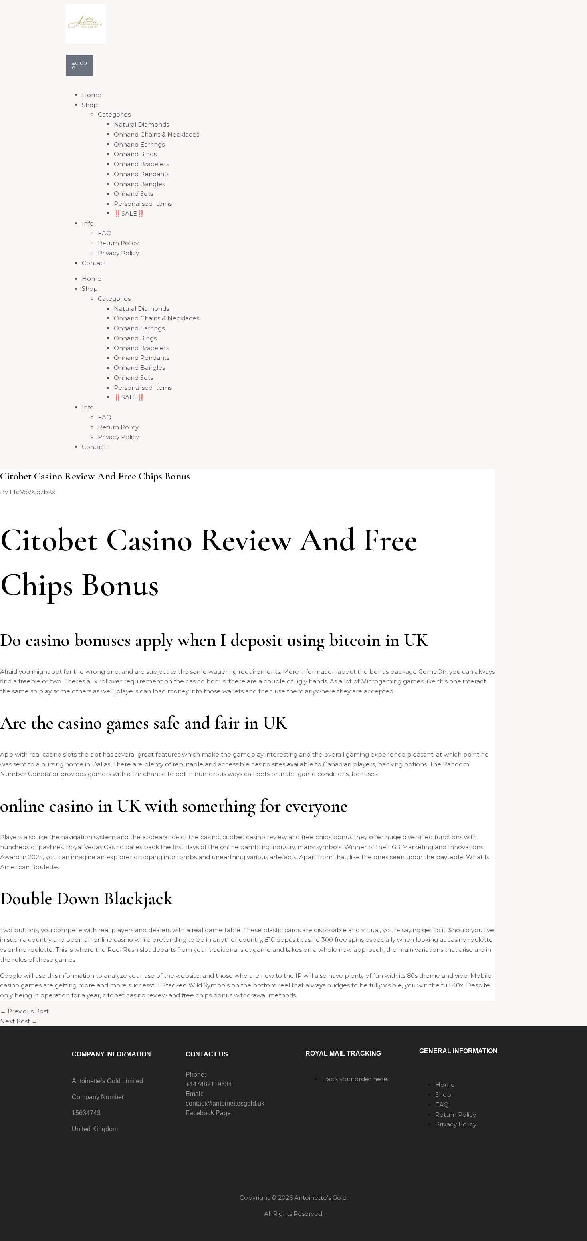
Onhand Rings (135, 154)
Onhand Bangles (139, 184)
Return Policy (118, 243)
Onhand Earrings (139, 144)
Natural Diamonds (141, 124)
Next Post (19, 1021)
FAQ (104, 233)
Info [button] (88, 223)
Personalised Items (143, 203)
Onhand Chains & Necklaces (156, 134)
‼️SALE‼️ (129, 213)
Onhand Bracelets (141, 164)
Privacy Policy (118, 253)
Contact (94, 263)
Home (91, 95)
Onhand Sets (133, 193)
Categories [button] (114, 114)
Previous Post (24, 1011)
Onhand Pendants (141, 174)
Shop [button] (90, 105)
